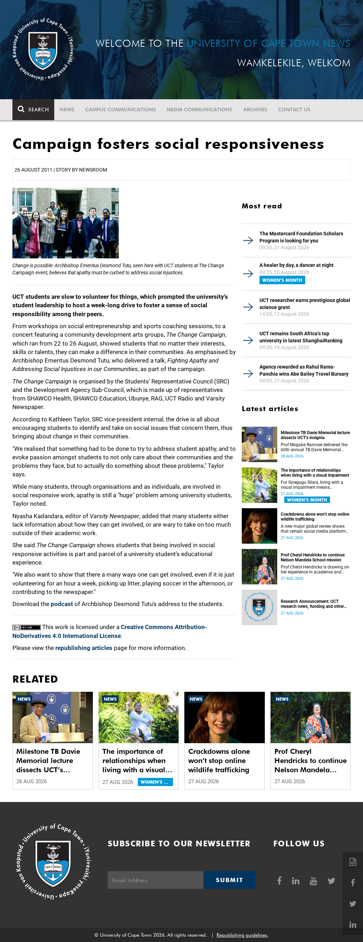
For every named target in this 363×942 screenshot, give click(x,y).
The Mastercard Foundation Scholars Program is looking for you (301, 237)
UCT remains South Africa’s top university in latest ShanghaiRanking (300, 337)
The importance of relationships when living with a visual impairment (315, 473)
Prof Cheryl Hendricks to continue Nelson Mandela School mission (313, 557)
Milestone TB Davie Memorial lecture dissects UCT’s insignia (315, 435)
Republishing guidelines (242, 935)
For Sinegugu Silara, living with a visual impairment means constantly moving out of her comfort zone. (312, 485)
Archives (255, 109)
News (67, 109)
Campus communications (120, 109)
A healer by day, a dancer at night (296, 265)
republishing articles (83, 647)
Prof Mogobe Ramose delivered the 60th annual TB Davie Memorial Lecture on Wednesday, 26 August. (314, 447)
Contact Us (294, 109)
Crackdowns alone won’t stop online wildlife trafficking (315, 517)
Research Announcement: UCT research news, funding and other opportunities (312, 604)
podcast (62, 603)
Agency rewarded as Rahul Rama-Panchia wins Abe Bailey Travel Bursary (303, 370)
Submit (229, 880)
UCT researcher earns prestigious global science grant (304, 303)
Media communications (200, 109)
